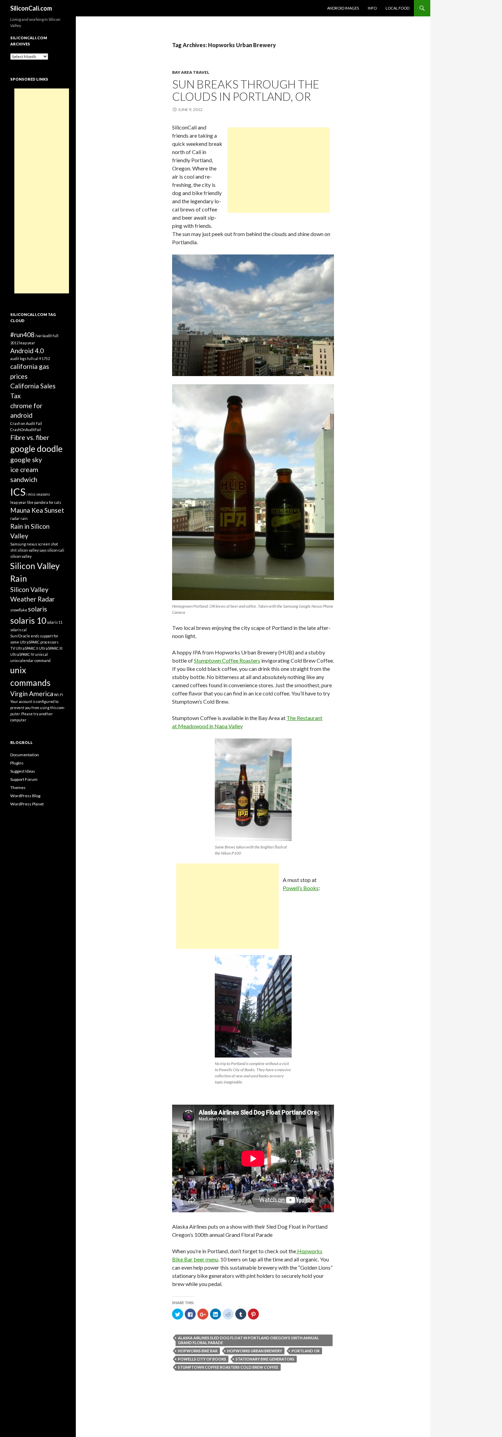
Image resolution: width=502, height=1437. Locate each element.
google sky (26, 460)
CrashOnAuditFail (25, 429)
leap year (18, 502)
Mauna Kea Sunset (37, 510)
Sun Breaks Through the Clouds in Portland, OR (245, 90)
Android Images (343, 8)
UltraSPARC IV (22, 654)
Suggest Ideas (22, 771)
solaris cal (18, 629)
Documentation (24, 754)
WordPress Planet (27, 803)
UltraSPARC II (27, 648)
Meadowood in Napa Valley (210, 726)
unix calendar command (30, 660)
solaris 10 (28, 620)
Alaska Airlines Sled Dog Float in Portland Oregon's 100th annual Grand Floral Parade (248, 1340)
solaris (37, 609)
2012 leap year (22, 343)
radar (15, 518)
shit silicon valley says (28, 550)
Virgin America (31, 693)
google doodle (36, 449)
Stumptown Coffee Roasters (227, 660)
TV (12, 648)
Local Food (397, 8)
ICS (18, 492)
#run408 (22, 334)
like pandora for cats (44, 502)
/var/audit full (46, 335)
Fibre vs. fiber (29, 437)
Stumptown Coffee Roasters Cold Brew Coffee (228, 1367)
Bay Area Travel (190, 72)
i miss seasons (38, 494)
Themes (18, 787)
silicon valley (20, 556)
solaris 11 (54, 622)
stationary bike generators (265, 1359)
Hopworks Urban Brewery (254, 1351)
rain (24, 518)
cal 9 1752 (41, 358)
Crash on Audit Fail (26, 423)
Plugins (17, 762)
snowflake (18, 610)
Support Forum (24, 779)
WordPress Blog (25, 795)
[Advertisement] (278, 170)
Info (372, 8)
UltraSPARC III (50, 648)
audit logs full (21, 358)
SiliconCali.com (31, 8)
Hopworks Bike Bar (198, 1351)
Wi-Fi (58, 694)
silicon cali (55, 550)
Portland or (306, 1351)
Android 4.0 (27, 351)
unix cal (41, 654)
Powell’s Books (301, 888)
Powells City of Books (202, 1359)
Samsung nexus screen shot (34, 544)
